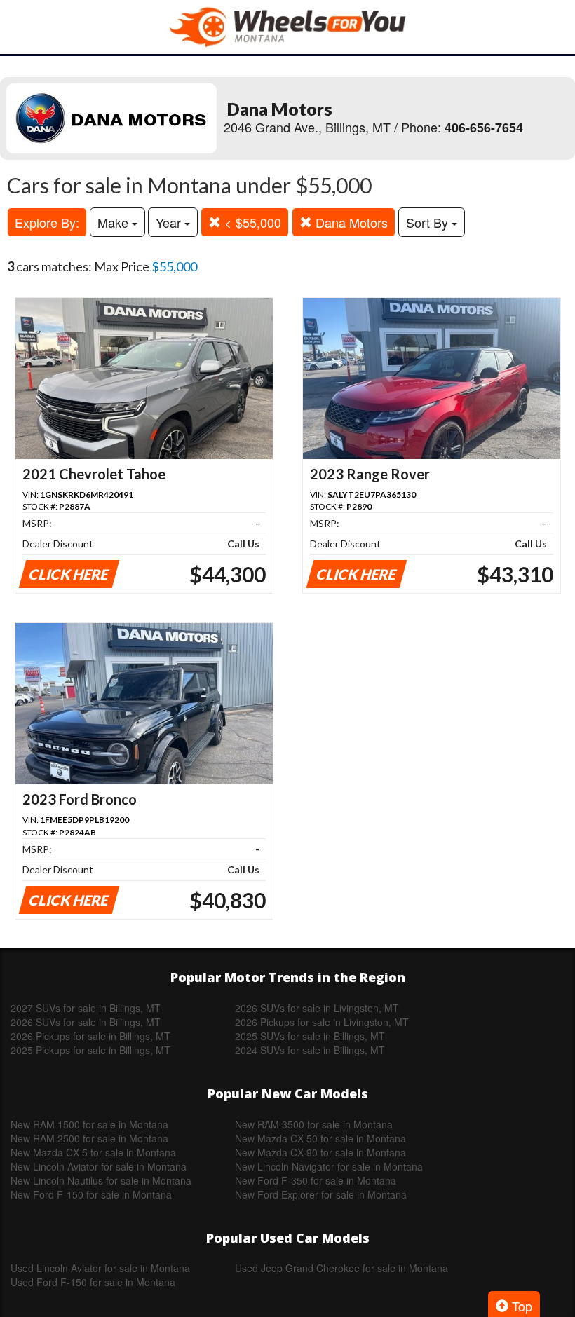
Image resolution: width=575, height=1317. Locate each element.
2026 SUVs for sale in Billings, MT (86, 1022)
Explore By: (47, 222)
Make (114, 222)
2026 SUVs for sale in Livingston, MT (317, 1008)
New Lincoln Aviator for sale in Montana (99, 1166)
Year (170, 222)
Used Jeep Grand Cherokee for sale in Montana (341, 1268)
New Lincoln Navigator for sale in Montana (329, 1166)
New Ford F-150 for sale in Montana (91, 1194)
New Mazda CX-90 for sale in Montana (320, 1152)
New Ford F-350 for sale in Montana (315, 1180)
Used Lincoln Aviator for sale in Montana (100, 1268)
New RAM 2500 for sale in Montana (89, 1138)
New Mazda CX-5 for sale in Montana (93, 1152)
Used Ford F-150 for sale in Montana (93, 1282)
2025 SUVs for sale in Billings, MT (310, 1036)
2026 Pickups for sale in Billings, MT (90, 1036)
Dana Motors (350, 222)
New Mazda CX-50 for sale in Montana (320, 1138)
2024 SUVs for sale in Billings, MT (310, 1050)
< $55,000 (251, 222)
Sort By (429, 222)
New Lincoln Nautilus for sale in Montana (101, 1180)
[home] (287, 27)
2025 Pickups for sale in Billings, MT (90, 1050)
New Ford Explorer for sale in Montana (321, 1194)
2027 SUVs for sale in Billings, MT (86, 1008)
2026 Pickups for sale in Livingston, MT (322, 1022)
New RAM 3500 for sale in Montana (314, 1124)
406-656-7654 (484, 127)
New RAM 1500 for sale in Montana (89, 1124)
